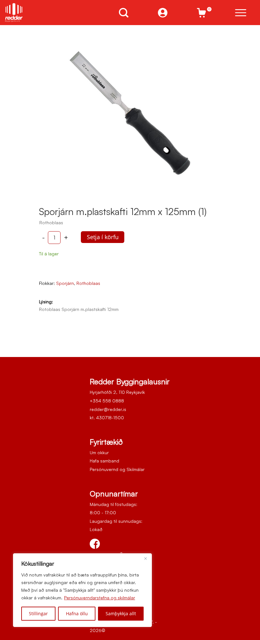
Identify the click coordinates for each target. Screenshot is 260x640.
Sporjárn (65, 283)
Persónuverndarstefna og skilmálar (99, 597)
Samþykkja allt (121, 613)
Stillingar (38, 613)
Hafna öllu (77, 613)
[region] (82, 590)
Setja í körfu (103, 237)
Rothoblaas (88, 283)
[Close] (145, 558)
